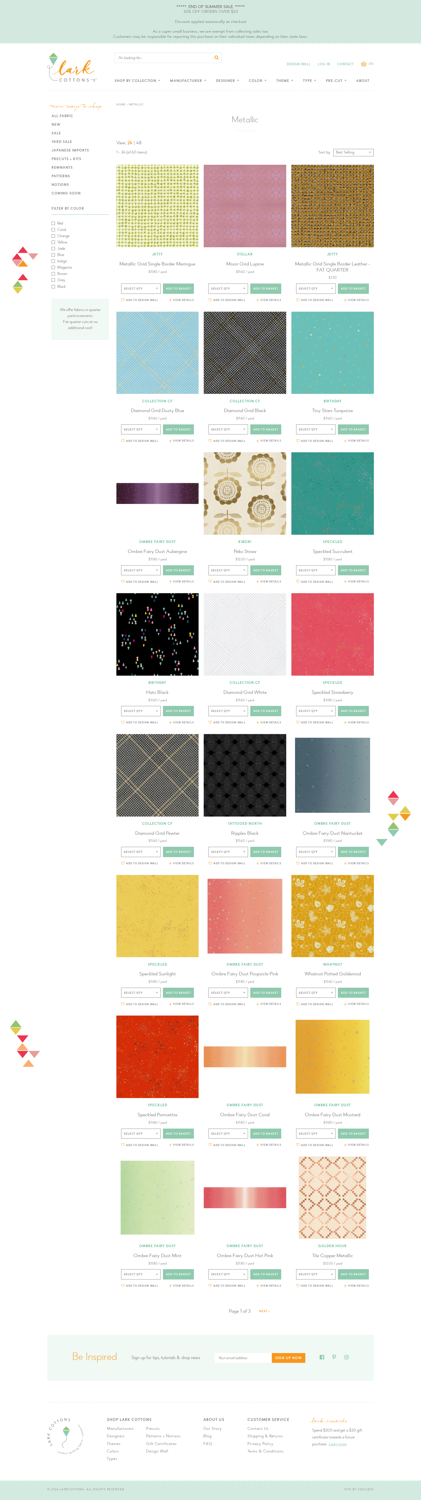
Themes (114, 1444)
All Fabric (62, 116)
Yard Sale (62, 142)
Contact (345, 64)
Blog (207, 1436)
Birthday (333, 401)
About (362, 81)
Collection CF (157, 401)
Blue (60, 255)
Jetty (157, 254)
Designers (116, 1436)
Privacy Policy (260, 1444)
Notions (60, 185)
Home (121, 104)
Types (112, 1459)
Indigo (62, 261)
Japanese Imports (70, 150)
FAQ (207, 1444)
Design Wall (299, 64)
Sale (56, 133)
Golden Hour (332, 1246)
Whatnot (332, 964)
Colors (113, 1452)
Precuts (153, 1429)
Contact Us (258, 1429)
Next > (264, 1311)
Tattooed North (245, 824)
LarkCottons (72, 1489)
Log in (324, 64)
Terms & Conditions (265, 1452)
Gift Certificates (161, 1444)
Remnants (62, 168)
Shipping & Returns (265, 1436)
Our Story (212, 1429)
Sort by (324, 153)
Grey (61, 280)
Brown (62, 274)
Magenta (64, 268)
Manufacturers (120, 1429)
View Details (183, 300)
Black (61, 287)
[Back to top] (391, 1188)
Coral (61, 230)
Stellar (245, 254)
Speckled (332, 542)
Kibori (244, 542)
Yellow (62, 243)
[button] (139, 300)
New (56, 125)
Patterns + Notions (163, 1436)
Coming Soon (66, 193)
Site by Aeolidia (359, 1489)
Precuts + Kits (66, 159)
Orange (63, 236)
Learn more (338, 1444)
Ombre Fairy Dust (157, 542)
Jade (61, 249)
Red (60, 224)
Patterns (61, 176)
